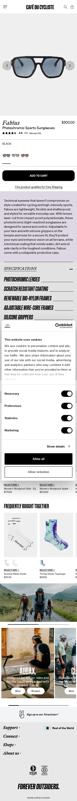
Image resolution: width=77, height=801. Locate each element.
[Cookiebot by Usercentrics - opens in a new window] (55, 325)
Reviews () (35, 133)
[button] (38, 175)
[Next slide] (70, 65)
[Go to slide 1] (23, 624)
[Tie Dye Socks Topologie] (56, 535)
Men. (18, 691)
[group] (20, 546)
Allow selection (38, 472)
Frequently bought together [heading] (26, 506)
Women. (36, 691)
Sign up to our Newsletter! (42, 714)
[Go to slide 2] (53, 624)
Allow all (39, 459)
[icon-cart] (72, 6)
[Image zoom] (38, 64)
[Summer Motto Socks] (20, 535)
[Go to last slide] (7, 65)
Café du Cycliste (42, 797)
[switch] (66, 406)
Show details (56, 446)
